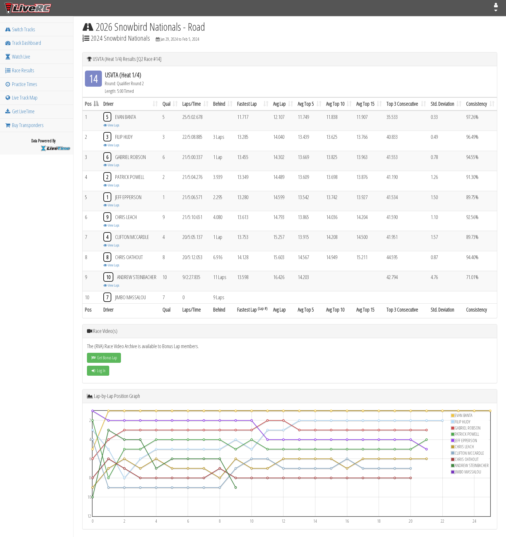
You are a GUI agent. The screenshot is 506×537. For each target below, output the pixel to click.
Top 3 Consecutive (402, 103)
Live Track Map (24, 97)
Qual (166, 103)
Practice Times (24, 84)
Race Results (22, 70)
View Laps (113, 125)
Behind (219, 103)
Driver (108, 103)
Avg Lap (279, 103)
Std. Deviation (442, 103)
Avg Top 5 (306, 103)
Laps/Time (191, 103)
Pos (88, 103)
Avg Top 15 (365, 103)
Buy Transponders (27, 125)
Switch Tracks (23, 29)
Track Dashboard (26, 42)
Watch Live (20, 56)
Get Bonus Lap (106, 357)
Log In (100, 370)
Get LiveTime (23, 111)
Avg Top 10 (335, 103)
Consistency (476, 103)
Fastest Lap (247, 103)
